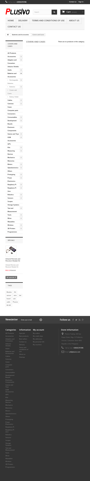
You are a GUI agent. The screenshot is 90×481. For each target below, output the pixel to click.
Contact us (72, 2)
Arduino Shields (13, 66)
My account (38, 329)
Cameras (11, 103)
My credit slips (38, 336)
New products (24, 336)
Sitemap (22, 357)
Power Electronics (11, 179)
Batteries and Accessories (12, 75)
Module (9, 292)
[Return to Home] (8, 34)
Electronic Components (12, 128)
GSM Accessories (12, 139)
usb (14, 299)
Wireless (10, 225)
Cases (10, 107)
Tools (9, 215)
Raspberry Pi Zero (12, 189)
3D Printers (11, 228)
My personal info (38, 342)
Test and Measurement (12, 209)
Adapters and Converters (12, 61)
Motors (10, 164)
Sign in (80, 2)
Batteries (12, 87)
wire (15, 295)
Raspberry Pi (12, 184)
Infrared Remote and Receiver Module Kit (12, 260)
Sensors (10, 198)
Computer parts (13, 110)
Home (11, 20)
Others (10, 171)
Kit (15, 292)
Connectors (11, 114)
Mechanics (11, 157)
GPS (9, 144)
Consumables (12, 117)
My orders (36, 333)
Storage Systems (13, 205)
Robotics (11, 194)
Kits (9, 147)
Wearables (11, 222)
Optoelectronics (13, 168)
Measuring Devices (11, 152)
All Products (12, 53)
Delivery (22, 20)
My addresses (37, 339)
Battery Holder (14, 97)
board (9, 299)
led (20, 295)
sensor (9, 295)
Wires (9, 218)
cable (8, 302)
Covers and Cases (12, 91)
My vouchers (37, 345)
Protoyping (11, 174)
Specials (11, 240)
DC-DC (9, 305)
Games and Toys (13, 134)
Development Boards (12, 122)
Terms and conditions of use (48, 20)
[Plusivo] (17, 11)
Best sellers (23, 339)
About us (74, 20)
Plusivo (15, 302)
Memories (11, 161)
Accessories (12, 56)
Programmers (12, 232)
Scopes (10, 201)
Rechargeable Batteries (13, 81)
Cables (10, 100)
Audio (10, 70)
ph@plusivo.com (74, 352)
